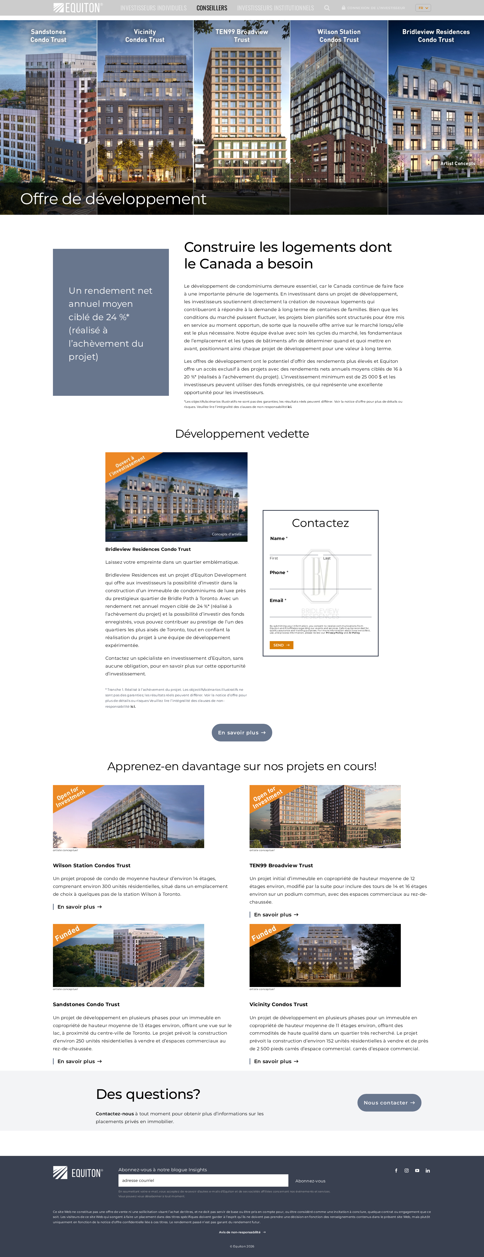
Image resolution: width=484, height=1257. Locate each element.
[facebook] (396, 1171)
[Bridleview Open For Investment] (176, 454)
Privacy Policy (334, 632)
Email (278, 600)
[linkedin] (428, 1171)
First (274, 558)
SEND (279, 645)
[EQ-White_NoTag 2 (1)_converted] (78, 5)
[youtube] (417, 1171)
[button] (327, 8)
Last (327, 558)
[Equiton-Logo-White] (78, 1168)
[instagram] (407, 1171)
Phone (279, 572)
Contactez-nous (115, 1114)
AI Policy (354, 632)
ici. (290, 407)
